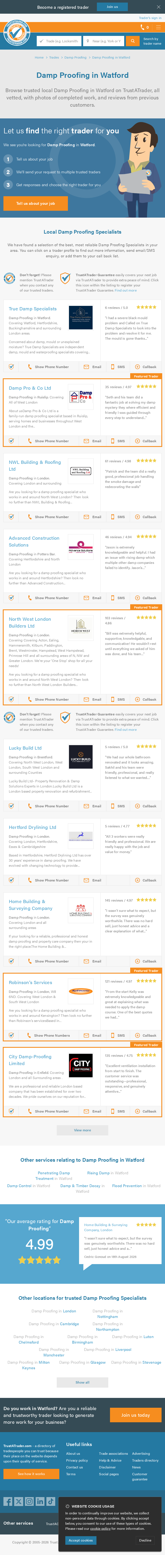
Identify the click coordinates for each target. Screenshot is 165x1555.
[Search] (133, 41)
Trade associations (113, 1453)
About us (73, 1453)
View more (82, 1130)
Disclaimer (107, 1467)
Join (112, 6)
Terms (71, 1473)
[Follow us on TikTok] (50, 1501)
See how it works (31, 1473)
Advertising (141, 1453)
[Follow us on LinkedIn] (40, 1501)
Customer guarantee (140, 1476)
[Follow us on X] (18, 1501)
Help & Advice (110, 1460)
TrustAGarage (57, 1523)
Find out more (126, 290)
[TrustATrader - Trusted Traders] (16, 25)
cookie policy (100, 1528)
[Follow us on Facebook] (7, 1501)
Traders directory (145, 1460)
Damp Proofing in (54, 1310)
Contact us (74, 1467)
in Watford (53, 1175)
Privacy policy (77, 1460)
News (136, 1467)
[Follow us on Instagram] (29, 1501)
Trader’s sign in (150, 17)
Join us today (135, 1414)
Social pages (109, 1473)
